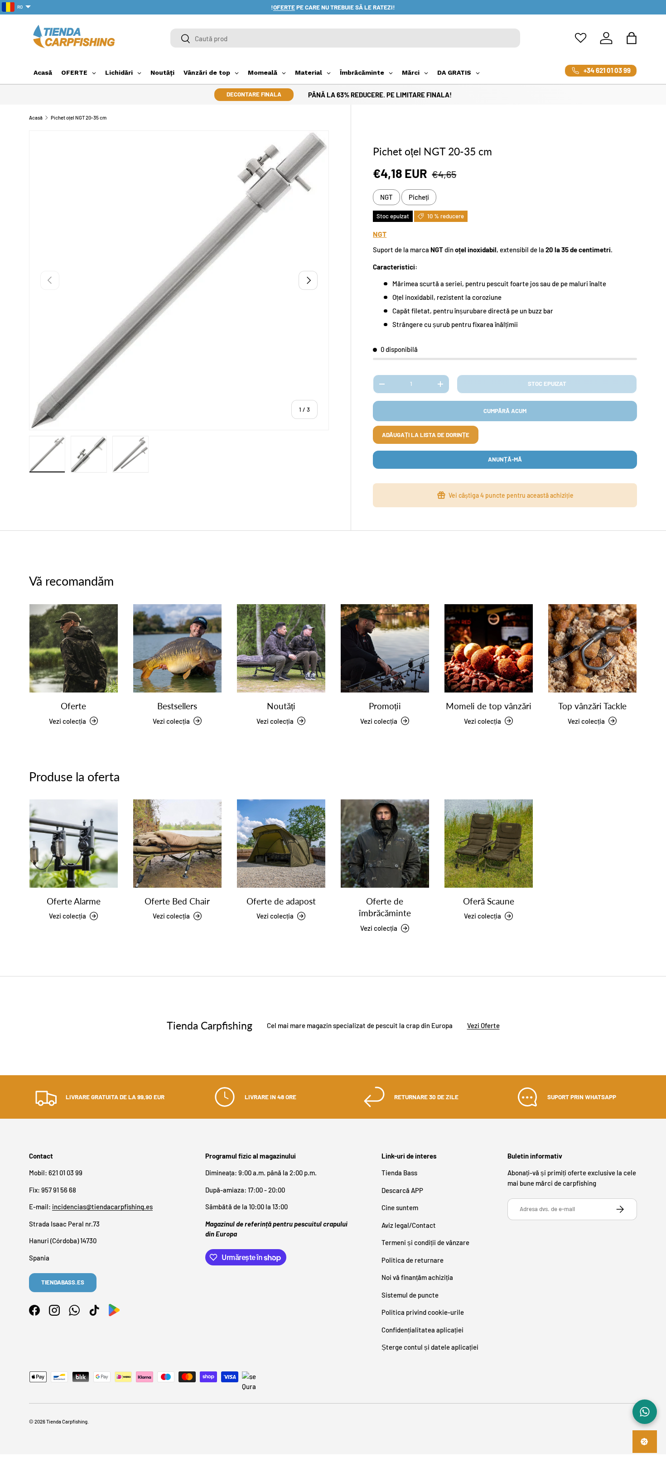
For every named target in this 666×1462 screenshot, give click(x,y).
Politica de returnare (412, 1260)
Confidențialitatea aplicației (422, 1330)
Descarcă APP (402, 1190)
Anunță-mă (505, 459)
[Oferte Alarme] (73, 843)
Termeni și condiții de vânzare (425, 1242)
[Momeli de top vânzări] (488, 648)
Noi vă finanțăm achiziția (417, 1277)
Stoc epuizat (547, 383)
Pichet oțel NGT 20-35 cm (78, 117)
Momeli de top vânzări (488, 706)
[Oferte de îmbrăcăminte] (385, 843)
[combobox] (345, 38)
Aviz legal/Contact (408, 1225)
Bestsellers (177, 706)
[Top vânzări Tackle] (592, 648)
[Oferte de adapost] (281, 843)
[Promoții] (385, 648)
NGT (386, 197)
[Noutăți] (281, 648)
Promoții (385, 706)
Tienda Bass (399, 1173)
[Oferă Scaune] (488, 843)
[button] (632, 38)
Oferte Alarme (74, 901)
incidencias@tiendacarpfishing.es (102, 1206)
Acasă (36, 117)
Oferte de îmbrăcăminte (385, 907)
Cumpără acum (504, 410)
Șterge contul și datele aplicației (429, 1347)
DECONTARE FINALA (254, 94)
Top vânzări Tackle (592, 706)
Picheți (419, 197)
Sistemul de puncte (410, 1295)
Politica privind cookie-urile (422, 1312)
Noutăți (281, 706)
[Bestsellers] (177, 648)
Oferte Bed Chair (177, 901)
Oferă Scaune (488, 901)
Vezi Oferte (483, 1026)
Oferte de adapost (281, 901)
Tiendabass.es (62, 1282)
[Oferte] (73, 648)
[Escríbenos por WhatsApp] (644, 1411)
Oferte (73, 706)
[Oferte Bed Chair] (177, 843)
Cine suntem (399, 1207)
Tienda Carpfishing (66, 1421)
